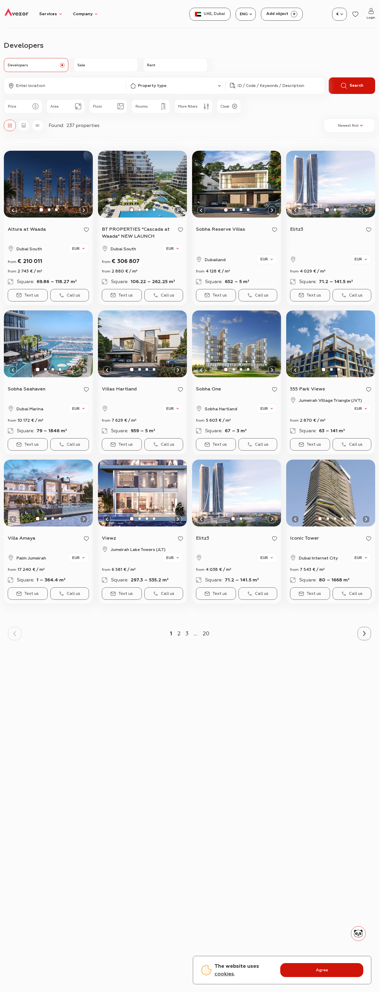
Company (83, 14)
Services (48, 14)
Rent (151, 65)
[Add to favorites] (86, 229)
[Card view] (24, 125)
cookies (224, 974)
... (195, 633)
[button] (65, 86)
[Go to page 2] (364, 633)
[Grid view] (10, 125)
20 (206, 633)
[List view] (38, 125)
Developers (18, 65)
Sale (81, 65)
